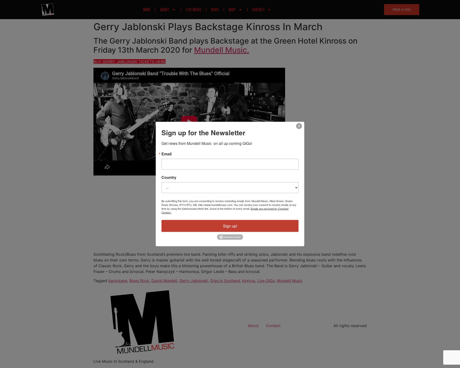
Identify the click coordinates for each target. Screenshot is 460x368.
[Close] (299, 126)
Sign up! (230, 225)
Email (166, 154)
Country (168, 177)
